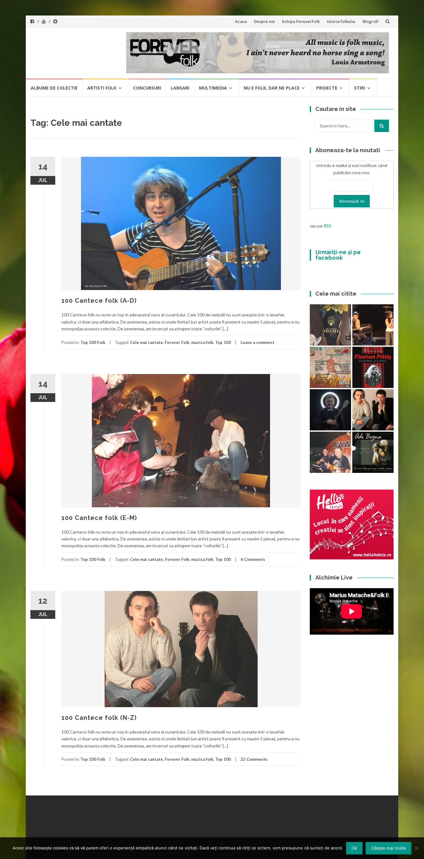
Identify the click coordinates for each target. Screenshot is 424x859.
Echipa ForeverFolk (301, 21)
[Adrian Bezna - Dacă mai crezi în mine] (373, 452)
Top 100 (223, 342)
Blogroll (370, 21)
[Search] (381, 126)
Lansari (180, 88)
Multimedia (213, 88)
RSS (327, 225)
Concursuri (147, 88)
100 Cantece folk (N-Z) (99, 717)
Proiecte (326, 88)
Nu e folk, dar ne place (272, 88)
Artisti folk (101, 88)
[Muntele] (330, 452)
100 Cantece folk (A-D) (99, 300)
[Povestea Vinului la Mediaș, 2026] (330, 325)
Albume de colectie (54, 88)
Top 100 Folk (92, 342)
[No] (416, 848)
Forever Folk (177, 342)
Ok (354, 848)
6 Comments (253, 559)
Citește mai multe (388, 848)
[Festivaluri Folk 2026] (373, 325)
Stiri (359, 88)
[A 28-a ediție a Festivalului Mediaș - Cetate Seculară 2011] (330, 409)
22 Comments (254, 759)
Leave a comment (257, 342)
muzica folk (202, 342)
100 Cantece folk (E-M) (99, 518)
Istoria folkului (341, 21)
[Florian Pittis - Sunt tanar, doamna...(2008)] (373, 367)
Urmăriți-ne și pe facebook (338, 255)
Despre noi (264, 21)
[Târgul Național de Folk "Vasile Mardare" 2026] (330, 367)
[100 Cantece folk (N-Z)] (373, 409)
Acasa (241, 21)
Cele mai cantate (146, 342)
